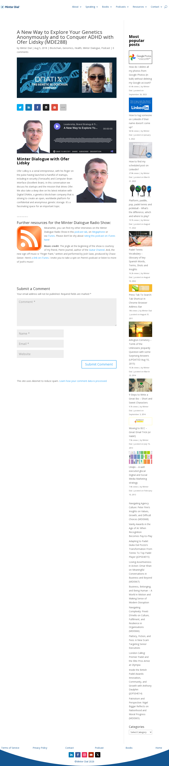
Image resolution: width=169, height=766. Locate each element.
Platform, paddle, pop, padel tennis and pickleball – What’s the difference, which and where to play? (140, 208)
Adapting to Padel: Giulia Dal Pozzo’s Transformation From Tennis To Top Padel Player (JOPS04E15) (140, 549)
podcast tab (81, 231)
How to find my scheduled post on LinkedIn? (139, 165)
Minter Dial (26, 48)
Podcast (105, 48)
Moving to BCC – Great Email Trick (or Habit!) (140, 432)
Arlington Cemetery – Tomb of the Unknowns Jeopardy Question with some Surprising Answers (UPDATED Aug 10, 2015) (140, 351)
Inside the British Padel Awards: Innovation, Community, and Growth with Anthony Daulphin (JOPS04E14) (140, 681)
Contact (155, 6)
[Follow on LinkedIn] (71, 754)
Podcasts (121, 6)
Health (78, 48)
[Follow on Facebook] (78, 754)
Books (105, 6)
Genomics (68, 48)
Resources (138, 6)
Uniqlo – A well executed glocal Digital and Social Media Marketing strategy (138, 474)
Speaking (90, 6)
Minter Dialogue (91, 48)
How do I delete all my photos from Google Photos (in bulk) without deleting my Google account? (140, 74)
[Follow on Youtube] (91, 754)
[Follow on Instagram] (84, 754)
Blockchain (55, 48)
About (75, 6)
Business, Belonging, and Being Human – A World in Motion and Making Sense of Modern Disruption (140, 594)
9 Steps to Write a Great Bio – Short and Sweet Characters (140, 398)
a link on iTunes (40, 257)
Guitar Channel (97, 249)
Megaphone (98, 231)
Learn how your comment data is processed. (83, 381)
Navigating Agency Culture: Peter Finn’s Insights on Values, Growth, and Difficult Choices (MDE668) (140, 511)
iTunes (51, 235)
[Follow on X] (97, 754)
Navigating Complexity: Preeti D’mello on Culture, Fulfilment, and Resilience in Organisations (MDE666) (139, 619)
